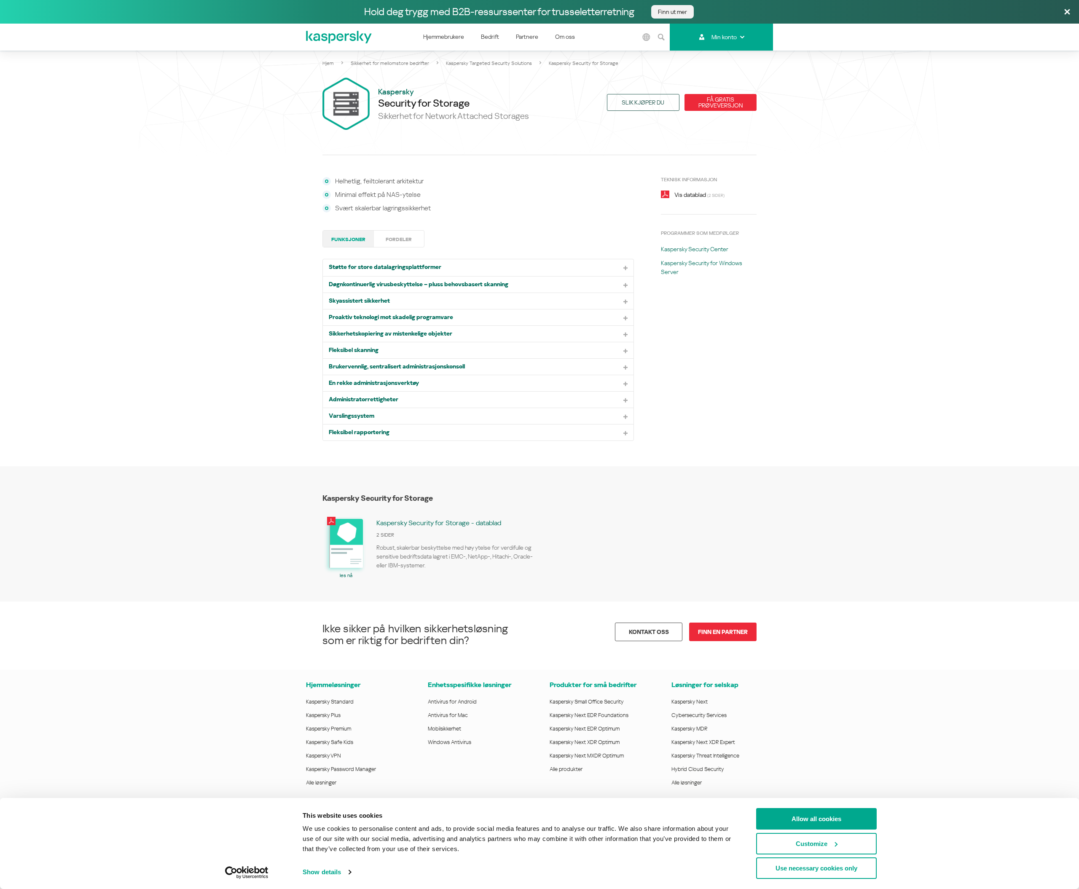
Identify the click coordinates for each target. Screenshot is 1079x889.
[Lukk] (1067, 12)
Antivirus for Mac (448, 715)
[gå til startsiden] (339, 37)
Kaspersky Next (689, 701)
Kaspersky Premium (328, 728)
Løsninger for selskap (704, 685)
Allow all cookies (816, 818)
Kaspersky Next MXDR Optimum (587, 755)
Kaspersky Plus (323, 715)
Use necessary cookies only (816, 868)
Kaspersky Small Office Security (587, 701)
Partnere (527, 36)
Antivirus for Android (452, 701)
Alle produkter (566, 769)
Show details (322, 872)
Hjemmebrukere (443, 36)
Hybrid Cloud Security (697, 769)
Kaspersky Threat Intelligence (705, 755)
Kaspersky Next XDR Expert (703, 742)
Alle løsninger (321, 782)
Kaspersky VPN (323, 755)
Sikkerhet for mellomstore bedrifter (390, 63)
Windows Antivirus (449, 742)
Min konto (724, 37)
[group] (431, 547)
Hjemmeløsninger (333, 685)
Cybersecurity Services (699, 715)
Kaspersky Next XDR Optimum (585, 742)
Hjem (328, 63)
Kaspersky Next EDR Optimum (585, 728)
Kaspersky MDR (689, 728)
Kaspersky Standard (330, 701)
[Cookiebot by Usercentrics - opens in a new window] (247, 872)
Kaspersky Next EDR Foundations (589, 715)
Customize (811, 843)
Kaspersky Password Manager (341, 769)
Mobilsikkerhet (444, 728)
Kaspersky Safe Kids (329, 742)
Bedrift (490, 36)
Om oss (565, 36)
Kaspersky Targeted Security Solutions (489, 63)
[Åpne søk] (661, 37)
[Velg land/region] (646, 37)
